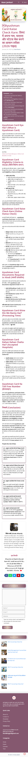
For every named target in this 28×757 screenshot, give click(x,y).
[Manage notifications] (24, 754)
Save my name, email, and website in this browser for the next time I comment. (14, 621)
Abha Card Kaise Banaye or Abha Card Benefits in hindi (13, 154)
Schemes (5, 746)
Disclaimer (5, 719)
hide (11, 93)
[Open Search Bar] (19, 2)
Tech (4, 749)
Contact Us (6, 716)
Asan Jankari (7, 2)
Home (4, 742)
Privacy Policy (6, 721)
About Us (5, 714)
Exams (4, 744)
